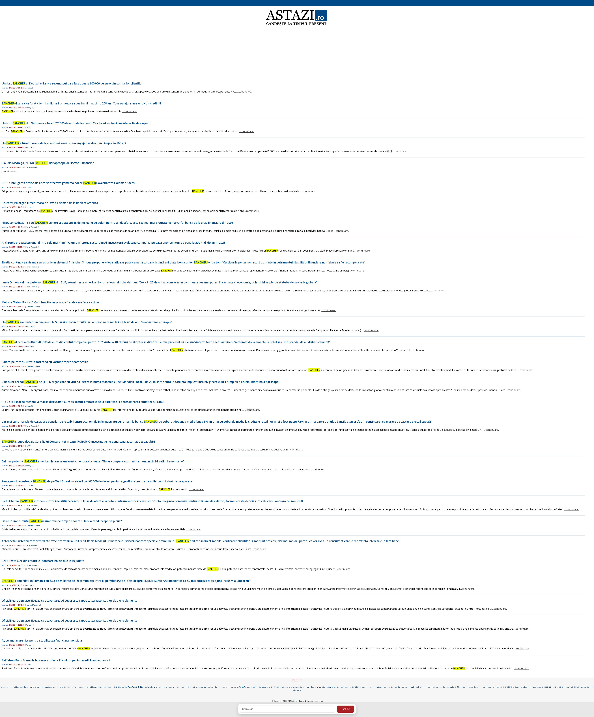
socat (169, 687)
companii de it (551, 687)
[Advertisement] (297, 51)
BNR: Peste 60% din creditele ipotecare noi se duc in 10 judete (43, 561)
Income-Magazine (32, 605)
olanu (330, 687)
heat (192, 687)
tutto (590, 687)
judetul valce (434, 687)
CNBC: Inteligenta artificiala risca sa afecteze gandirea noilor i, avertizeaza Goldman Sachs (68, 183)
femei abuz (480, 687)
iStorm (295, 701)
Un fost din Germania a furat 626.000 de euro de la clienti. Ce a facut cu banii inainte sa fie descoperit (76, 123)
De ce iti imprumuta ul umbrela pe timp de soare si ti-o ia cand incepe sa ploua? (62, 521)
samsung (201, 687)
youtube (508, 687)
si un (306, 687)
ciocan (297, 690)
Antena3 (28, 88)
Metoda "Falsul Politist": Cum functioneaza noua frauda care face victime (50, 302)
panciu (321, 687)
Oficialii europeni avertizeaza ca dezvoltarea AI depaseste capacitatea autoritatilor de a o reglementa (69, 600)
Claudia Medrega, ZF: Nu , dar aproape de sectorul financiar (48, 163)
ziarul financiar (532, 687)
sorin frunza (229, 687)
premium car (50, 687)
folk (241, 686)
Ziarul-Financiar (31, 167)
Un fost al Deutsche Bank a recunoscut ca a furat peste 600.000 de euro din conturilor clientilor (72, 83)
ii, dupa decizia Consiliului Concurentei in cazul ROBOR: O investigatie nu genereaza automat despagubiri (78, 441)
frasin (518, 687)
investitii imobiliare (86, 687)
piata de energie (292, 687)
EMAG (297, 680)
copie (348, 687)
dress (394, 687)
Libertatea (29, 147)
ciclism (136, 686)
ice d (60, 687)
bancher (6, 687)
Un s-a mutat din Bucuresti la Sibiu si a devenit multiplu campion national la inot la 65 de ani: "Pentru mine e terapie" (87, 322)
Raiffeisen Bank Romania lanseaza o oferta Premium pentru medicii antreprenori (56, 660)
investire (403, 687)
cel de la (421, 687)
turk (412, 687)
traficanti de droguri (24, 687)
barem (491, 687)
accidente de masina (258, 687)
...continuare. (244, 91)
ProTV (27, 127)
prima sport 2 (181, 687)
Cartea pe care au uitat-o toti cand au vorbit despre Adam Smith (45, 362)
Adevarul (29, 485)
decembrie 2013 (452, 687)
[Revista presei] (296, 25)
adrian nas (105, 687)
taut (124, 687)
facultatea (467, 687)
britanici (567, 687)
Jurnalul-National (32, 306)
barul (498, 687)
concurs (276, 687)
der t (313, 687)
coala (355, 687)
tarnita (68, 687)
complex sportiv (155, 687)
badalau (339, 687)
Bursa (27, 187)
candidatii (214, 687)
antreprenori (383, 687)
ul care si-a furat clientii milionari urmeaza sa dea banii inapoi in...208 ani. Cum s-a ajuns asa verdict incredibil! (81, 103)
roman (117, 687)
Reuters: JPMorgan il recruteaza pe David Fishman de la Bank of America (50, 203)
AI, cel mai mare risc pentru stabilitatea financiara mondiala (42, 640)
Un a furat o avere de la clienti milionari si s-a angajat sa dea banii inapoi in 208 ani (64, 143)
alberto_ (364, 687)
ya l (372, 687)
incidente (580, 687)
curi (39, 687)
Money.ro (29, 107)
